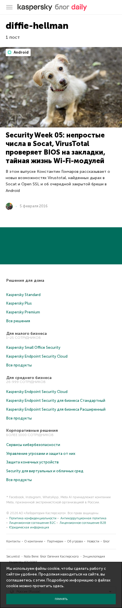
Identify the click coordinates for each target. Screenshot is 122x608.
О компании (33, 541)
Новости (93, 541)
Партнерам (55, 541)
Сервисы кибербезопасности (33, 445)
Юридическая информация (29, 527)
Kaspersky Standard (23, 295)
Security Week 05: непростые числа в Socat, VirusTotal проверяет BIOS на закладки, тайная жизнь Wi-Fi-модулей (55, 148)
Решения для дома (25, 280)
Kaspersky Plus (19, 303)
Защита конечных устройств (32, 462)
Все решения (18, 321)
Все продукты (19, 365)
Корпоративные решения (32, 430)
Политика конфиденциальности (32, 518)
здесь (58, 586)
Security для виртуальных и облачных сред (44, 471)
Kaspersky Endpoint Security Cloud (37, 356)
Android (21, 52)
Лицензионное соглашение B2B (83, 523)
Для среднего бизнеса (29, 377)
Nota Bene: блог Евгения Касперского (51, 556)
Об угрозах (75, 541)
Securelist (13, 556)
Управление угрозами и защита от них (40, 453)
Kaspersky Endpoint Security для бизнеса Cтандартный (55, 400)
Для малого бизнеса (26, 333)
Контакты (13, 541)
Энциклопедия (94, 556)
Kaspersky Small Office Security (33, 347)
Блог (106, 541)
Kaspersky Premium (23, 312)
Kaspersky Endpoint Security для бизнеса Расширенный (56, 409)
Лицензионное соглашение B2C (32, 523)
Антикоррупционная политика (83, 518)
